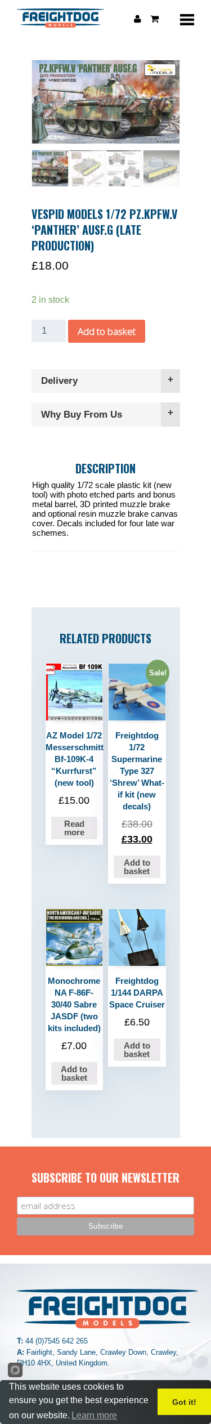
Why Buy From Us (81, 414)
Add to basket (107, 331)
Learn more (94, 1415)
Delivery (59, 380)
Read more (74, 828)
